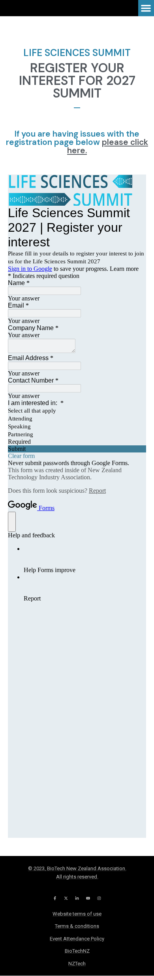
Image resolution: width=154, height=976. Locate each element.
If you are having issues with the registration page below (77, 142)
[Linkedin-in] (77, 898)
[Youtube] (88, 898)
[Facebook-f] (55, 898)
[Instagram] (99, 898)
